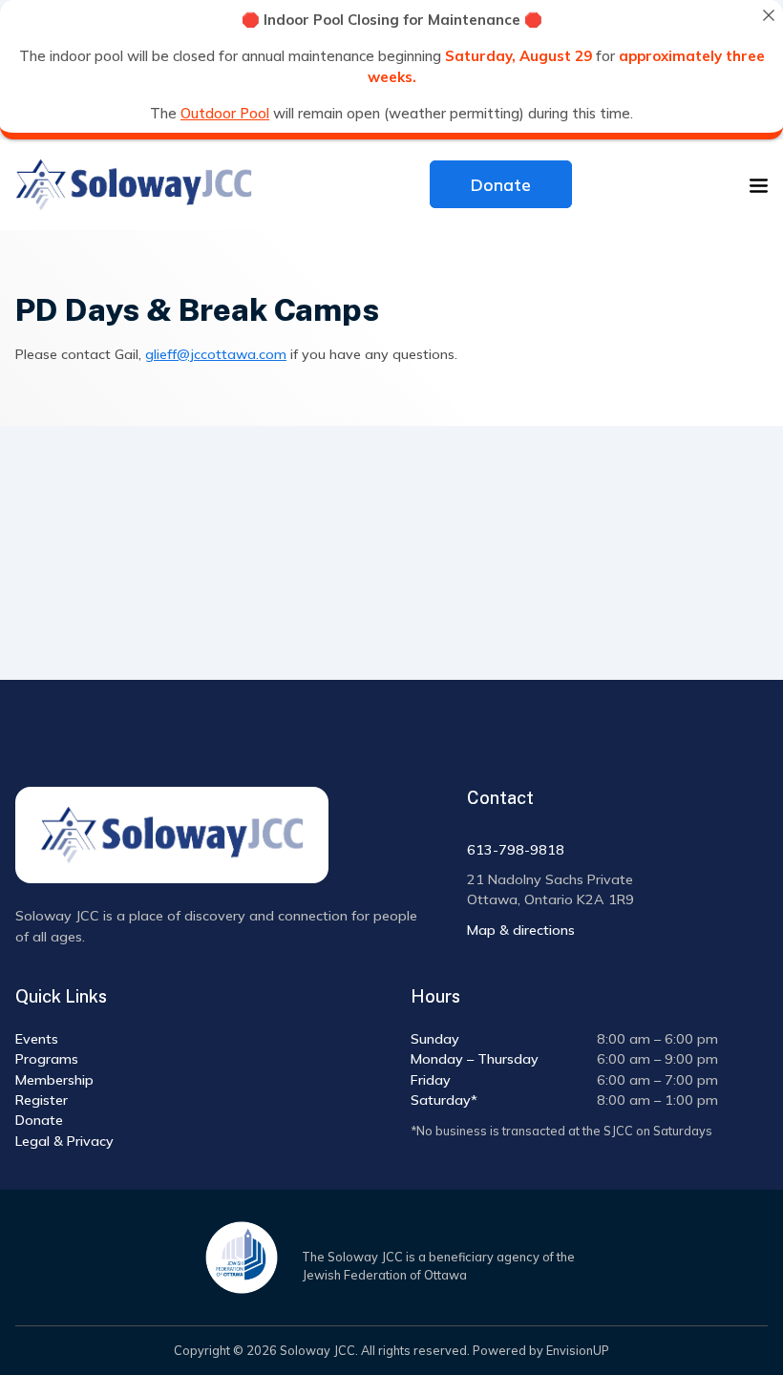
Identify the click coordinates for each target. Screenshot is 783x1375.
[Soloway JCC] (133, 185)
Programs (46, 1059)
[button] (759, 185)
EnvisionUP (577, 1350)
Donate (501, 184)
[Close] (768, 15)
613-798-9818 (515, 849)
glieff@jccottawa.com (215, 354)
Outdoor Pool (224, 112)
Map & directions (521, 930)
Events (36, 1038)
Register (41, 1100)
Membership (54, 1080)
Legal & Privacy (64, 1141)
